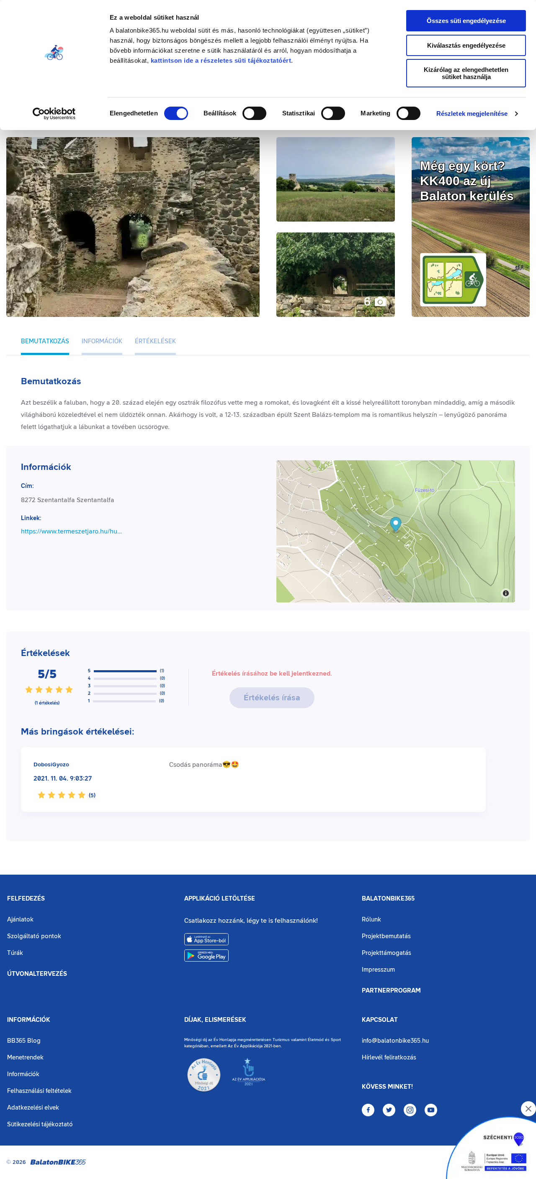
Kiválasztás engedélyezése (466, 45)
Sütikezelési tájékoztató (40, 1124)
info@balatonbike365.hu (395, 1041)
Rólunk (371, 920)
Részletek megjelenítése (472, 113)
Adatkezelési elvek (33, 1108)
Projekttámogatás (386, 953)
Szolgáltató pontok (34, 936)
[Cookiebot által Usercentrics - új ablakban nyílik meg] (54, 113)
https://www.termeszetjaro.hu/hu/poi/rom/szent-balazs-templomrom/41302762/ (72, 531)
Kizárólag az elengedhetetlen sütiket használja (466, 73)
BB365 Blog (24, 1041)
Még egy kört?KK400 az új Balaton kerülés (467, 181)
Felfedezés (26, 899)
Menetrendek (25, 1058)
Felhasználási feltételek (39, 1091)
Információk (28, 1020)
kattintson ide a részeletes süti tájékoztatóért (221, 60)
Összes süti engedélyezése (466, 20)
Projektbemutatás (386, 936)
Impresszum (378, 970)
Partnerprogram (391, 991)
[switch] (254, 113)
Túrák (15, 953)
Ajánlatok (20, 920)
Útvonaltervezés (37, 974)
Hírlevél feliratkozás (389, 1058)
